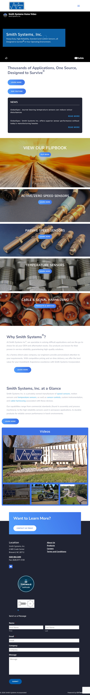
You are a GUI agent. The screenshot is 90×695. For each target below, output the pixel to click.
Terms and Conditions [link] (56, 551)
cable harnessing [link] (18, 400)
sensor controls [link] (54, 397)
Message (12, 655)
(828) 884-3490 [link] (15, 557)
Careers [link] (50, 548)
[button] (78, 6)
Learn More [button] (16, 82)
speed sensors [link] (63, 393)
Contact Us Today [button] (25, 528)
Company (13, 645)
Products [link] (51, 545)
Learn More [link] (45, 202)
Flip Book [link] (45, 154)
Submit (15, 682)
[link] (17, 6)
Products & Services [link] (45, 306)
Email (12, 636)
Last (46, 631)
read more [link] (74, 116)
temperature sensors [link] (27, 397)
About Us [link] (51, 542)
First (10, 631)
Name (12, 623)
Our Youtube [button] (17, 91)
